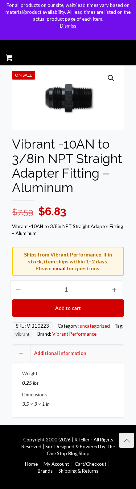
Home (31, 464)
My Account (56, 464)
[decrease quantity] (18, 290)
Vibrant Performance (74, 334)
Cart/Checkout (90, 464)
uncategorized (95, 326)
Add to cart (68, 308)
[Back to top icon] (126, 440)
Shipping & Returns (78, 471)
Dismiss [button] (68, 26)
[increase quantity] (114, 290)
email (59, 268)
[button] (111, 78)
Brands (45, 471)
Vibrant (22, 333)
